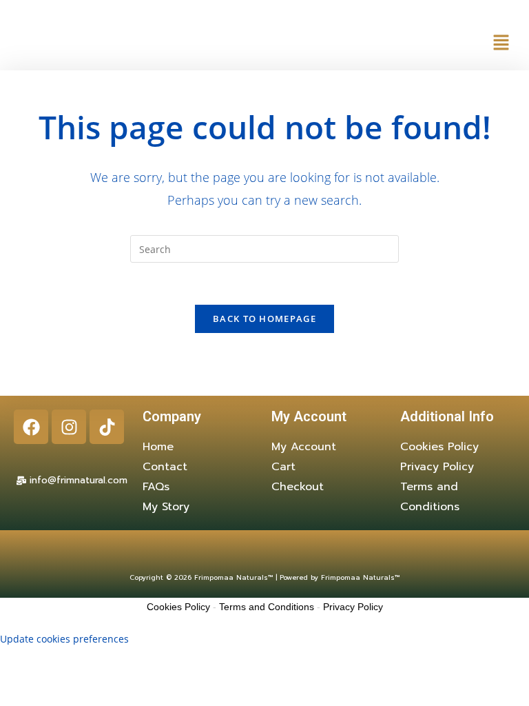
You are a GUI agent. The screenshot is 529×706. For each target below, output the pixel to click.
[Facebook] (31, 427)
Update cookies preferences (64, 638)
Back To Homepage (264, 318)
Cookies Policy (178, 606)
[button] (501, 42)
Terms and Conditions (266, 606)
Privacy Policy (353, 606)
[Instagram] (69, 427)
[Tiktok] (107, 427)
